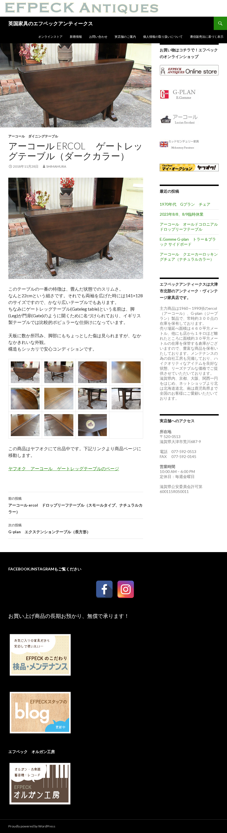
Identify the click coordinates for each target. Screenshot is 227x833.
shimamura (56, 166)
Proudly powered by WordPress (31, 826)
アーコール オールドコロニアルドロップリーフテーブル (189, 226)
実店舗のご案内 (125, 36)
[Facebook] (104, 581)
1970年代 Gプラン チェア (185, 204)
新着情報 (76, 36)
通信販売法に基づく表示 (206, 36)
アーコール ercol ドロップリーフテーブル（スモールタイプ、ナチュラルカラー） (75, 505)
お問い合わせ (98, 36)
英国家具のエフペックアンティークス (50, 23)
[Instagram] (125, 581)
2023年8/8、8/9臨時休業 (181, 214)
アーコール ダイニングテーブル (33, 136)
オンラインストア (50, 36)
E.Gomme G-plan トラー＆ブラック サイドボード (188, 241)
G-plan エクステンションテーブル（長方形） (49, 528)
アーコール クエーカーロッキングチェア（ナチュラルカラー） (189, 256)
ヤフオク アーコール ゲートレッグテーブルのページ (63, 468)
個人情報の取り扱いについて (163, 36)
